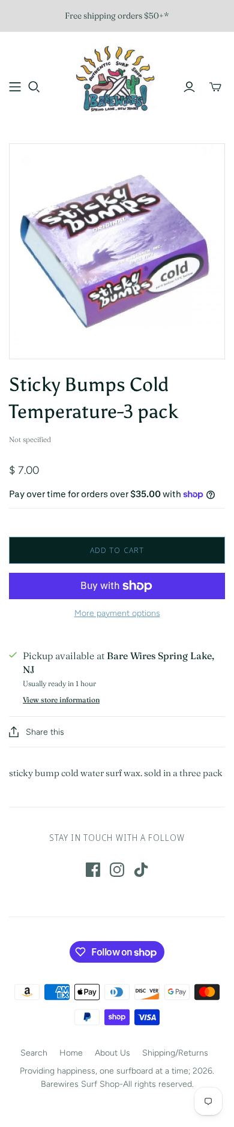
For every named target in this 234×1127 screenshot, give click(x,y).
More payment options (117, 613)
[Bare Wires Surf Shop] (117, 78)
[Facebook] (93, 869)
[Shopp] (15, 87)
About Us (112, 1053)
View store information (61, 699)
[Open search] (34, 87)
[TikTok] (141, 869)
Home (71, 1053)
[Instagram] (117, 869)
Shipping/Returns (175, 1053)
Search (33, 1053)
